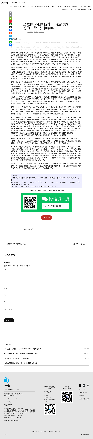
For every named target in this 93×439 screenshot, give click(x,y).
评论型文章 (41, 32)
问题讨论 (30, 229)
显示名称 (6, 288)
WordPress (84, 434)
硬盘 (25, 229)
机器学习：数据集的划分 (80, 244)
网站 (5, 302)
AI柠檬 (4, 2)
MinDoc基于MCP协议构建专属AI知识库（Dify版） (21, 363)
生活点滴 (36, 32)
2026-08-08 (86, 348)
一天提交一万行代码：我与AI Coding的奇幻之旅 (21, 353)
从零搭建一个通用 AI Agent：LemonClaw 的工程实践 (22, 349)
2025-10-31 (86, 358)
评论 (5, 269)
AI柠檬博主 (30, 32)
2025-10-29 (86, 363)
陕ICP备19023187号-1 (55, 431)
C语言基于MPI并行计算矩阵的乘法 (16, 244)
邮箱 (5, 295)
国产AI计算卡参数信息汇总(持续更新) (17, 358)
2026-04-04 (86, 353)
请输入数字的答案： (8, 309)
